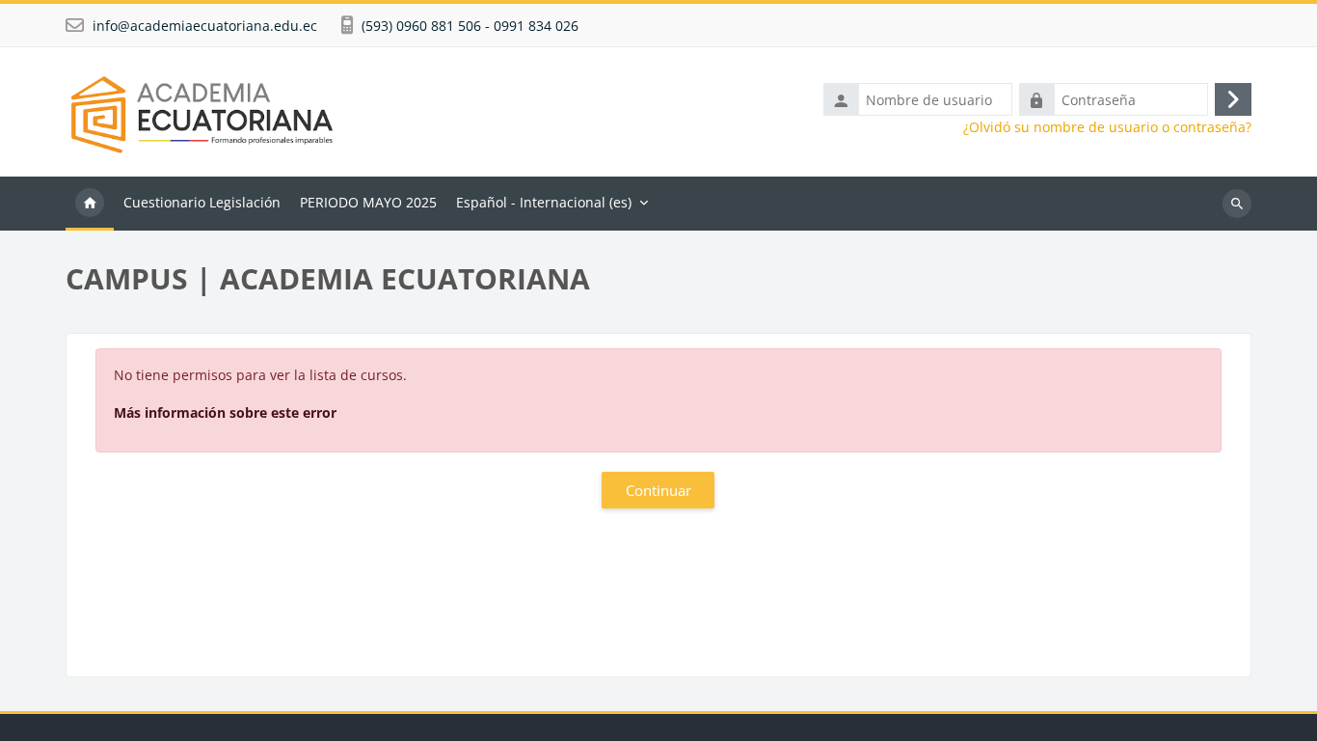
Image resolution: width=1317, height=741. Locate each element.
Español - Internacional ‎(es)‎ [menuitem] (544, 202)
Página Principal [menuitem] (90, 204)
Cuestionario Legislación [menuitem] (202, 202)
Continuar (658, 490)
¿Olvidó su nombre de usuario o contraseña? (1107, 127)
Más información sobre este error (225, 412)
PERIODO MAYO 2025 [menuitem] (368, 202)
